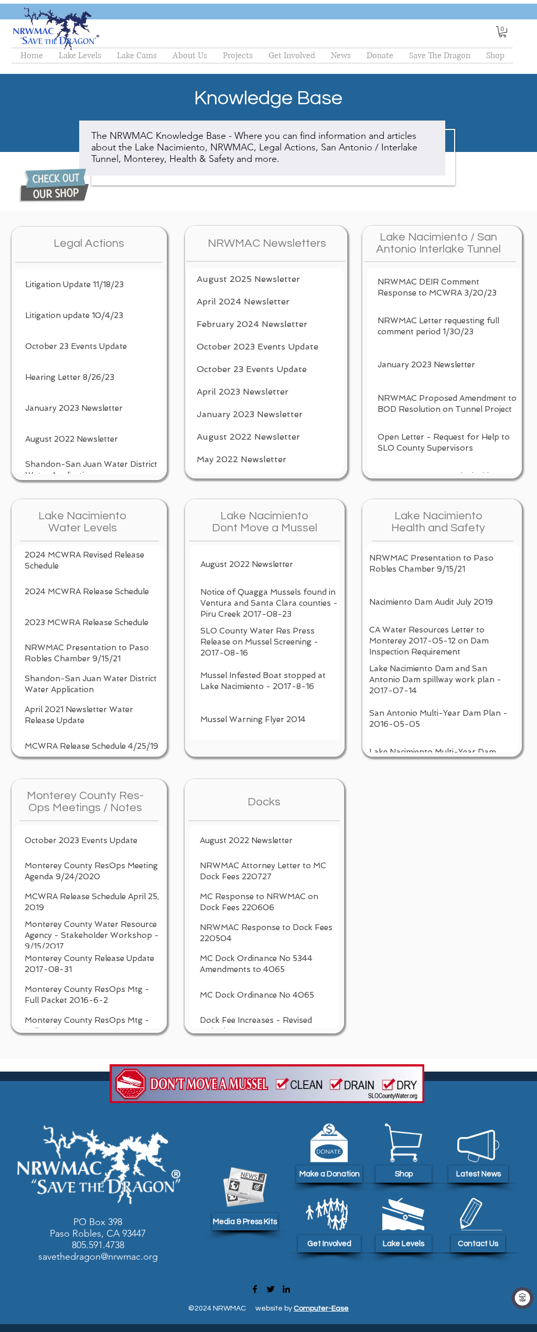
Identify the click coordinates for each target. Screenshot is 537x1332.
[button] (502, 31)
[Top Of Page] (522, 1297)
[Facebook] (255, 1289)
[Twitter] (270, 1289)
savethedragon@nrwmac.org (98, 1256)
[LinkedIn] (286, 1289)
